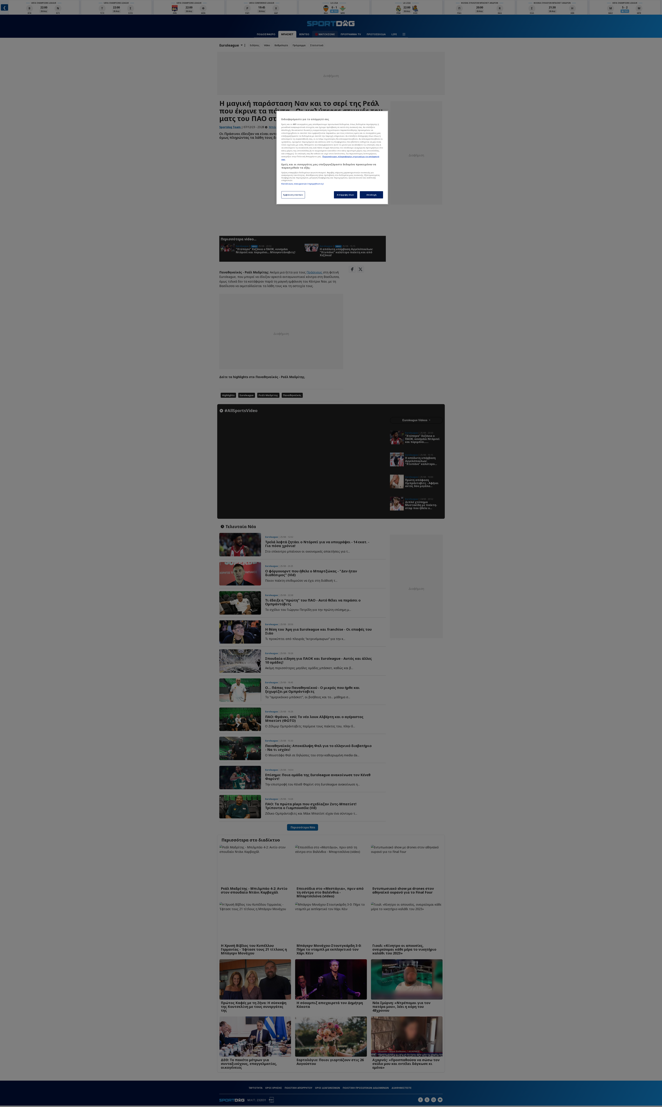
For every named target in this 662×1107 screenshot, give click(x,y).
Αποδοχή (372, 194)
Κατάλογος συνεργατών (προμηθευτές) (302, 183)
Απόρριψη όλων (345, 194)
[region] (332, 157)
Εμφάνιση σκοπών (293, 194)
